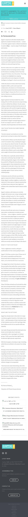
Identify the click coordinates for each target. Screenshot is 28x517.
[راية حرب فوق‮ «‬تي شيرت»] (14, 401)
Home (2, 18)
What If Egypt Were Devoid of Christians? (14, 418)
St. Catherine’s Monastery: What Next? (14, 411)
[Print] (12, 32)
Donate (14, 511)
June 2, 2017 (9, 28)
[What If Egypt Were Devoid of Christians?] (14, 416)
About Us (14, 506)
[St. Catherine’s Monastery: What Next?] (14, 408)
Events (14, 514)
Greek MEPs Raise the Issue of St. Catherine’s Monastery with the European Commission (14, 429)
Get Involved (14, 509)
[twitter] (6, 453)
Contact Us (14, 516)
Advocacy (14, 507)
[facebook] (3, 453)
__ (12, 385)
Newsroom (14, 512)
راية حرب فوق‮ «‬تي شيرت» (14, 403)
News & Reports (16, 28)
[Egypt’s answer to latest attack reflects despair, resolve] (14, 24)
